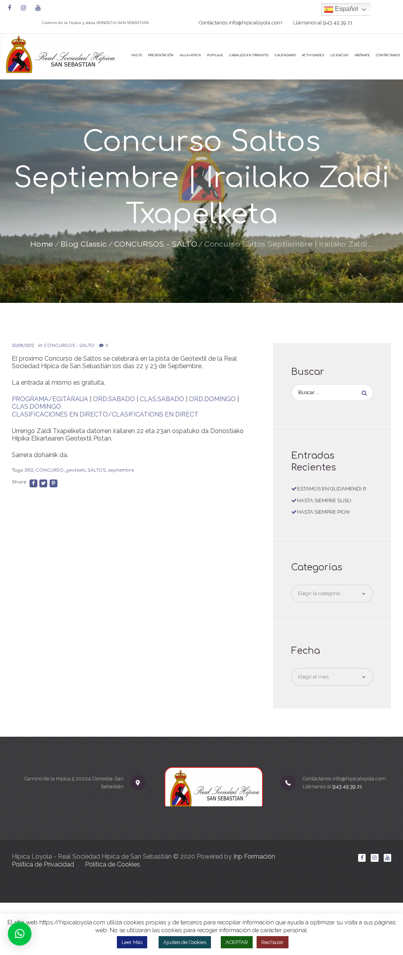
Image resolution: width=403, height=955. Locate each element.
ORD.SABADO (114, 399)
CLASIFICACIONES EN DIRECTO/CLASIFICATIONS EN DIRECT (105, 414)
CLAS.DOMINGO (36, 406)
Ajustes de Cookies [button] (184, 942)
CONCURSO (49, 470)
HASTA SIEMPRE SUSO (324, 500)
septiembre (121, 470)
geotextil (75, 470)
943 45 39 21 (338, 23)
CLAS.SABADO (162, 399)
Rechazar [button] (272, 942)
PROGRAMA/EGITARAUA (50, 399)
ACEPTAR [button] (237, 942)
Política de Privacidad (43, 864)
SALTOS (96, 470)
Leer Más (132, 942)
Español (345, 9)
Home (42, 244)
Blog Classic (84, 244)
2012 (28, 470)
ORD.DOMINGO (212, 399)
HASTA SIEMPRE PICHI (323, 512)
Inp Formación (254, 856)
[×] (19, 934)
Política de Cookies (112, 864)
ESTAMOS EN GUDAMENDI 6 (331, 489)
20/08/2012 (23, 345)
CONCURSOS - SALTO (156, 244)
